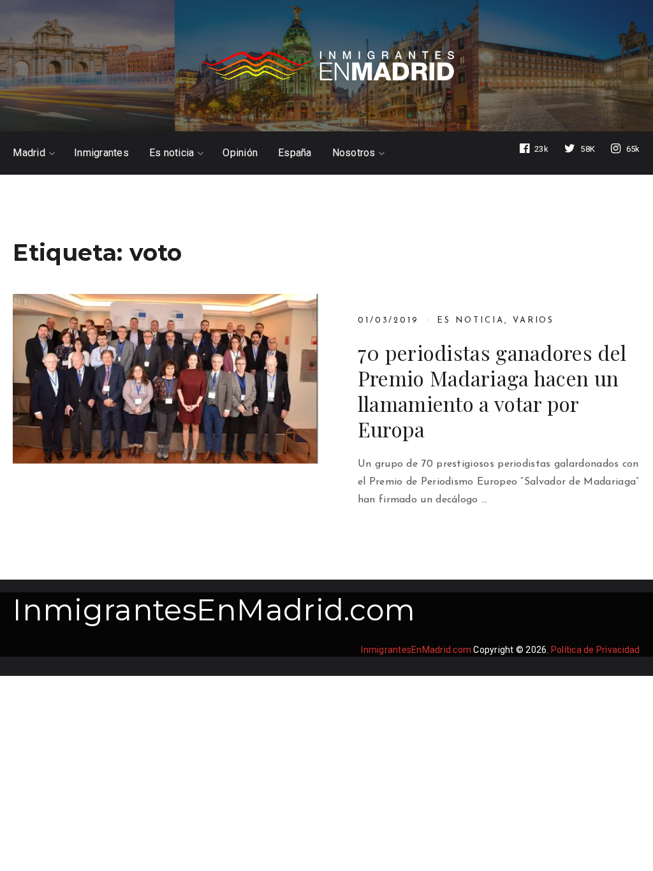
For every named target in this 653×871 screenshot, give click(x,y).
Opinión (240, 153)
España (295, 153)
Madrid (29, 153)
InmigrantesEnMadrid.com (214, 610)
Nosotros (354, 153)
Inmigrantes (101, 153)
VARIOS (534, 320)
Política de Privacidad (595, 650)
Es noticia (171, 153)
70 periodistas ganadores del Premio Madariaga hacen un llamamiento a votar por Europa (492, 391)
